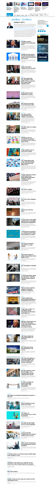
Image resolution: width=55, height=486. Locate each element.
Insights (41, 15)
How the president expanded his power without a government (27, 115)
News (15, 15)
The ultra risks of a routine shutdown (28, 127)
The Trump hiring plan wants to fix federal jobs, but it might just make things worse (28, 162)
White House (24, 16)
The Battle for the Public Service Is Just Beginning (28, 423)
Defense (26, 15)
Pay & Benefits (32, 15)
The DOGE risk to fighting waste (28, 199)
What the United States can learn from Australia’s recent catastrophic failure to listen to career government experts (28, 324)
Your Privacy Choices (37, 0)
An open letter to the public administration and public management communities (28, 221)
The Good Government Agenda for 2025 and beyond (27, 245)
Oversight (22, 15)
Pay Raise (17, 16)
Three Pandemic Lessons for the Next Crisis (28, 403)
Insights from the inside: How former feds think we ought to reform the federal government (28, 56)
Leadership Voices (46, 15)
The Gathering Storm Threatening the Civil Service (27, 348)
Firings (14, 16)
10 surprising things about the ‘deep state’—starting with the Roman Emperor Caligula (28, 277)
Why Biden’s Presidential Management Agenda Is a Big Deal (21, 396)
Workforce (37, 15)
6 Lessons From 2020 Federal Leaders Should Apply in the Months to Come (21, 454)
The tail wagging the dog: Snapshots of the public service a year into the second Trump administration (28, 81)
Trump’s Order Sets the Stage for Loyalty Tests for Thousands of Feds (21, 479)
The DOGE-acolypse (26, 189)
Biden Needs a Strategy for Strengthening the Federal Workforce (28, 444)
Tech (28, 15)
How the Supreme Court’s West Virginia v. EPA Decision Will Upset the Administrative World (28, 372)
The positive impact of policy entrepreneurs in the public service (28, 256)
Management (18, 15)
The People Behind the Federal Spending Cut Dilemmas (27, 337)
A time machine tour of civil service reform (27, 150)
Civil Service (11, 16)
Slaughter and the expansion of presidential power (28, 43)
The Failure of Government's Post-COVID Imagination (28, 414)
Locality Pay (21, 16)
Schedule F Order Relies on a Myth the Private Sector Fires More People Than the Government (20, 463)
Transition (22, 197)
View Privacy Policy (40, 27)
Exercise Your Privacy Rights (46, 0)
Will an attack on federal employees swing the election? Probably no (28, 289)
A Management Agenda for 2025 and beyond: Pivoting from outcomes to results (28, 233)
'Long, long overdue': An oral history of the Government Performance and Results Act (28, 311)
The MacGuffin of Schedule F (28, 266)
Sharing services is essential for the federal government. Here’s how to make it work (28, 139)
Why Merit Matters (12, 471)
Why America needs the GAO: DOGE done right (27, 104)
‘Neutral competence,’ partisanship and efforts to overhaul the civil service (28, 299)
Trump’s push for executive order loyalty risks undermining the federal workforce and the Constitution (28, 177)
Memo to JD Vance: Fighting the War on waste (28, 67)
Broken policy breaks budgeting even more (27, 93)
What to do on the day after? (27, 210)
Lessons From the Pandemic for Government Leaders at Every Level (28, 434)
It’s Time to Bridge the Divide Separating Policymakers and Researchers (27, 384)
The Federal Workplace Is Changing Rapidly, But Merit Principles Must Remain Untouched (28, 360)
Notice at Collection (32, 0)
